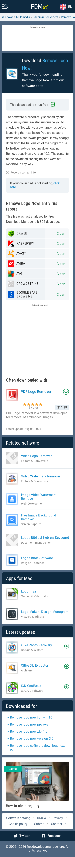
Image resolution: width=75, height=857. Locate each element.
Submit (39, 824)
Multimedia (23, 17)
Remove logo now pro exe (29, 724)
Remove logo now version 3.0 (32, 738)
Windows (7, 17)
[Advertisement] (37, 38)
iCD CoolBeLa (31, 686)
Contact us (58, 824)
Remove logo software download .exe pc (38, 747)
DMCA (41, 818)
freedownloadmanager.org (45, 847)
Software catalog (18, 818)
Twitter (24, 836)
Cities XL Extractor (34, 665)
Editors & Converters (45, 17)
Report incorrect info (23, 172)
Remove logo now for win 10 (31, 717)
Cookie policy (18, 824)
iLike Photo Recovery (36, 645)
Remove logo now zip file (28, 731)
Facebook (54, 836)
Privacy (58, 818)
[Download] (66, 646)
